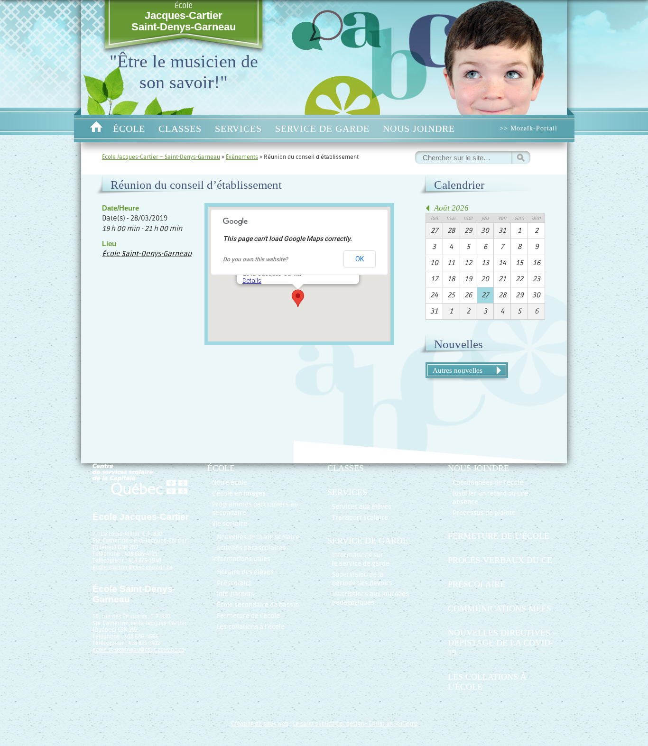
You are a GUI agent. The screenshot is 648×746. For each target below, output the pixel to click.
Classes (180, 128)
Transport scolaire (360, 518)
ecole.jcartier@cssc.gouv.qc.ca (133, 567)
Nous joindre (419, 128)
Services (238, 128)
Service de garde (322, 128)
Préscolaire (234, 583)
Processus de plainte (484, 513)
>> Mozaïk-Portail (528, 128)
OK (359, 259)
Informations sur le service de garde (360, 559)
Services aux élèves (361, 507)
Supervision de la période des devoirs (362, 579)
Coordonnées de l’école (488, 483)
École (183, 17)
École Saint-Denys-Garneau (147, 254)
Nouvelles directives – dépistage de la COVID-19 (502, 642)
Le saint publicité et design (328, 723)
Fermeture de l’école (248, 616)
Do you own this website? (255, 259)
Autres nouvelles (457, 370)
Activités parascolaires (251, 548)
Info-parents (235, 594)
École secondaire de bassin (258, 605)
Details (251, 280)
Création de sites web (259, 723)
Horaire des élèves (245, 572)
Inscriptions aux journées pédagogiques (370, 598)
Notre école (229, 483)
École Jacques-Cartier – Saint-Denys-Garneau (161, 157)
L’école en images (239, 493)
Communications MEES (499, 608)
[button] (298, 298)
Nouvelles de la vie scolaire (258, 537)
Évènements (242, 157)
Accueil (96, 128)
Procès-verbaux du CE (500, 560)
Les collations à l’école (251, 627)
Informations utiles (241, 559)
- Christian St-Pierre (390, 723)
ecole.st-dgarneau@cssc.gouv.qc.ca (139, 649)
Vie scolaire (229, 524)
